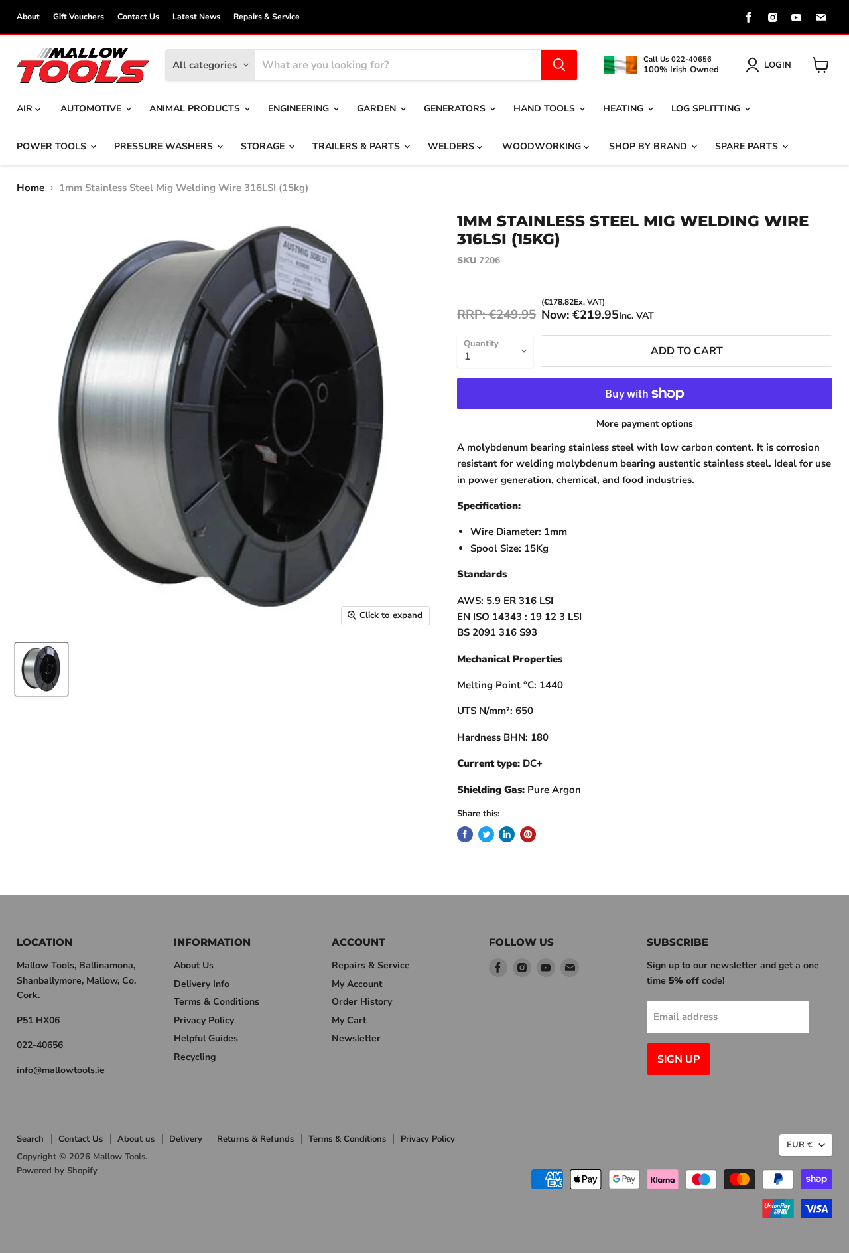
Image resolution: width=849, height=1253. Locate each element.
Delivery (185, 1139)
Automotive (92, 108)
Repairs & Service (266, 16)
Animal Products (196, 108)
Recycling (195, 1057)
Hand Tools (545, 108)
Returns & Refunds (255, 1139)
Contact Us (138, 16)
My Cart (349, 1020)
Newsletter (356, 1038)
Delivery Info (201, 984)
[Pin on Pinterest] (528, 834)
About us (136, 1139)
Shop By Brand (649, 146)
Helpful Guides (206, 1038)
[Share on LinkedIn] (507, 834)
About (28, 16)
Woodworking (543, 146)
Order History (362, 1001)
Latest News (196, 16)
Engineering (300, 108)
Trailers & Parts (357, 146)
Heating (624, 108)
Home (30, 188)
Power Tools (53, 146)
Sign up (678, 1059)
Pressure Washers (165, 146)
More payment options (644, 424)
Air (26, 108)
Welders (452, 146)
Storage (264, 146)
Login (777, 65)
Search (30, 1139)
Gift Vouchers (78, 16)
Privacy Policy (204, 1020)
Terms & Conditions (216, 1001)
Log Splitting (707, 108)
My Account (357, 984)
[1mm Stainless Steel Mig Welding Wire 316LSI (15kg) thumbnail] (41, 669)
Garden (378, 108)
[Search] (559, 65)
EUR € (800, 1145)
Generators (456, 108)
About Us (194, 965)
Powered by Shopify (57, 1171)
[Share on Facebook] (465, 834)
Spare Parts (748, 146)
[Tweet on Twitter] (486, 834)
